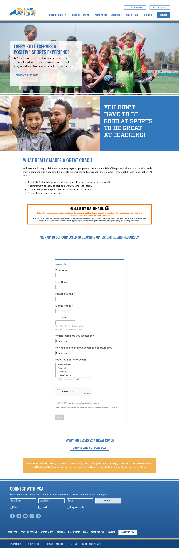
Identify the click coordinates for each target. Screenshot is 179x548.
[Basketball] (73, 372)
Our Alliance (133, 15)
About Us (148, 15)
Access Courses (134, 7)
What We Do (101, 15)
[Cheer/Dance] (73, 375)
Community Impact (81, 15)
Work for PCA (97, 532)
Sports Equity (47, 532)
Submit (108, 501)
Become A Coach (27, 75)
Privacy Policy (14, 543)
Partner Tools (160, 7)
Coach (44, 507)
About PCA (12, 532)
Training (61, 532)
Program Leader (77, 507)
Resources (116, 15)
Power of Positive (57, 15)
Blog (85, 532)
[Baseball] (73, 368)
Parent (16, 507)
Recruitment (74, 532)
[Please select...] (73, 364)
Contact (111, 532)
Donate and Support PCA (89, 448)
